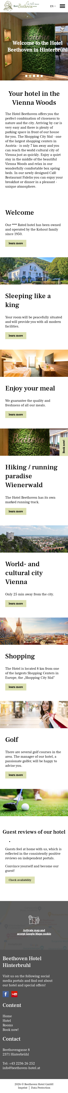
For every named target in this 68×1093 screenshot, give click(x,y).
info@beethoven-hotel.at (21, 1068)
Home (7, 1016)
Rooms (8, 1025)
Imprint (22, 1088)
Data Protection (40, 1088)
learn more (16, 243)
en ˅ (53, 6)
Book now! (11, 1030)
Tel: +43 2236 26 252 (19, 1063)
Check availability (20, 880)
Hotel (7, 1020)
